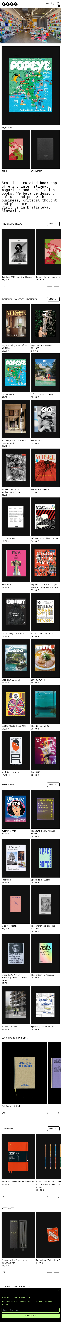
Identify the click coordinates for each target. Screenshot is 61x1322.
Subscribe (30, 1316)
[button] (52, 3)
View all (53, 224)
